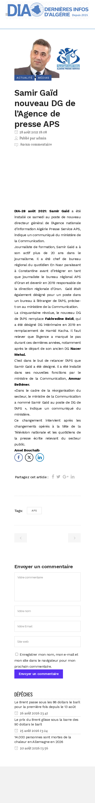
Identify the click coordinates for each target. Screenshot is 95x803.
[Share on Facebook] (53, 476)
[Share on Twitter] (58, 476)
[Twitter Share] (29, 457)
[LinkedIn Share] (40, 457)
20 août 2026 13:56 (33, 748)
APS (34, 510)
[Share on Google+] (65, 476)
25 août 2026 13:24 (33, 731)
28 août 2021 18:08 (33, 132)
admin (41, 138)
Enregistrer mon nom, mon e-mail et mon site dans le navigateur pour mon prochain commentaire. (46, 660)
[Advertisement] (47, 178)
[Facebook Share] (18, 457)
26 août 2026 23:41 (33, 713)
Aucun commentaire (36, 144)
